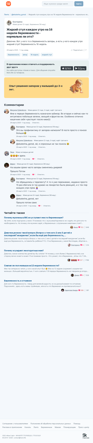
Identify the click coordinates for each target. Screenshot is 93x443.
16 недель (35, 55)
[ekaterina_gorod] (12, 128)
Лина (12, 152)
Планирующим (69, 427)
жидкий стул (47, 55)
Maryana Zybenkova (18, 110)
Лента (6, 14)
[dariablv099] (6, 165)
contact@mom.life (20, 438)
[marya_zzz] (6, 111)
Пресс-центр (83, 427)
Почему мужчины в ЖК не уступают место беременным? (33, 217)
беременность (13, 55)
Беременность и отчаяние (18, 280)
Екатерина (17, 22)
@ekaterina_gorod (19, 14)
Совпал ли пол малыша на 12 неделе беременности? (31, 265)
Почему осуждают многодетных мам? (24, 250)
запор (25, 55)
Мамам (58, 427)
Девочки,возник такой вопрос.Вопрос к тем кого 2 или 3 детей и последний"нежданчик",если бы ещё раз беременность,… (38, 234)
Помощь (77, 424)
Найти (78, 4)
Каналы (28, 427)
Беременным (46, 427)
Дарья (12, 164)
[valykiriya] (6, 153)
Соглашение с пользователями (15, 424)
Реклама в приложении (12, 427)
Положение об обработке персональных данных (51, 424)
